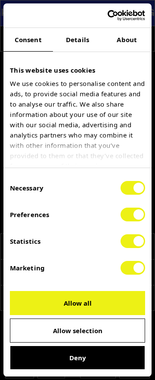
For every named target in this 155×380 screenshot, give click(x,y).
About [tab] (127, 39)
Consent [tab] (28, 39)
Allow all (78, 303)
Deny (77, 357)
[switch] (133, 214)
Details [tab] (77, 39)
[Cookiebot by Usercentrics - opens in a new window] (109, 15)
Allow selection (77, 330)
